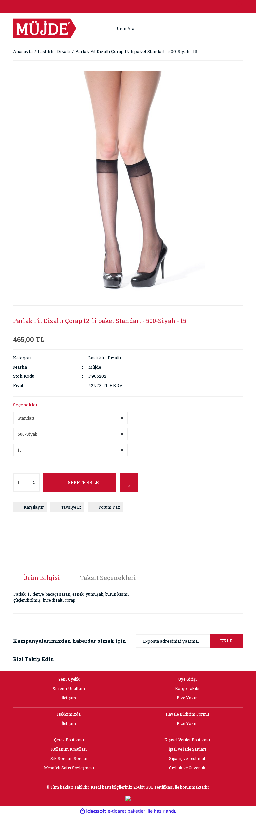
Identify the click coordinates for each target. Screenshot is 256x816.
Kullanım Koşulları (69, 749)
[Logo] (44, 27)
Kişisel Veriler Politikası (187, 739)
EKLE (226, 641)
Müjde (94, 367)
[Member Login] (128, 6)
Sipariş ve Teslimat (187, 758)
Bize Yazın (187, 697)
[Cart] (236, 6)
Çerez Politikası (69, 739)
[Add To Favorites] (129, 482)
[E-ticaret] (127, 811)
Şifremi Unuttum (69, 688)
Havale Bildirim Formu (187, 714)
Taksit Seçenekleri (108, 578)
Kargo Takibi (187, 688)
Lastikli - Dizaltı (104, 358)
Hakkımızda (69, 714)
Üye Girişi (187, 679)
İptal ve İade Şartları (187, 749)
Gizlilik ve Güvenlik (187, 767)
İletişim (69, 697)
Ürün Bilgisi (41, 578)
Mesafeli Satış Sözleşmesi (69, 767)
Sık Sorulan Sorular (69, 758)
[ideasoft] (93, 811)
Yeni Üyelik (69, 679)
